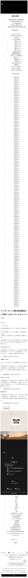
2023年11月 (16, 135)
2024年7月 (16, 121)
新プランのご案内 (15, 68)
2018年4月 (16, 229)
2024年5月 (16, 124)
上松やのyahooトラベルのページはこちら (11, 388)
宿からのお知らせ (15, 62)
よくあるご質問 (16, 39)
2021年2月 (16, 194)
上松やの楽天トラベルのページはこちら (11, 374)
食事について (17, 46)
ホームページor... (6, 406)
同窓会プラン (17, 61)
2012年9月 (16, 304)
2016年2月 (16, 265)
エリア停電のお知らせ (16, 23)
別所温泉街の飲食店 (16, 53)
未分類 (16, 37)
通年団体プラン (17, 59)
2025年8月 (16, 99)
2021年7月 (16, 185)
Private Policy (23, 572)
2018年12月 (16, 227)
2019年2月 (16, 223)
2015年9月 (16, 271)
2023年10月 (16, 137)
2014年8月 (16, 283)
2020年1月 (16, 214)
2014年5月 (16, 287)
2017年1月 (16, 252)
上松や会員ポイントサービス (15, 441)
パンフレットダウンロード (11, 444)
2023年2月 (16, 150)
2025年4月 (16, 106)
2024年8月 (16, 119)
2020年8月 (16, 205)
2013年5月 (16, 294)
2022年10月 (16, 157)
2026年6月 (16, 80)
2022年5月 (16, 166)
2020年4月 (16, 210)
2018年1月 (16, 234)
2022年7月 (16, 163)
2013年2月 (16, 298)
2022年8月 (16, 161)
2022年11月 (16, 155)
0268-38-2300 (11, 471)
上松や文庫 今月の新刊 (16, 35)
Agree (14, 575)
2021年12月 (16, 175)
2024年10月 (16, 117)
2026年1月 (16, 89)
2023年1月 (16, 152)
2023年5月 (16, 144)
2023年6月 (16, 143)
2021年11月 (16, 177)
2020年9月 (16, 203)
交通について (17, 41)
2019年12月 (16, 216)
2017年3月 (16, 249)
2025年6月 (16, 102)
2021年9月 (16, 181)
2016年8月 (16, 260)
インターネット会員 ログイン (11, 443)
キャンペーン (16, 33)
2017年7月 (16, 243)
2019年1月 (16, 225)
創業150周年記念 (20, 446)
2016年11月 (16, 254)
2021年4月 (16, 190)
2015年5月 (16, 276)
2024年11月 (16, 115)
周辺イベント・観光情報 (16, 55)
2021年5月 (16, 188)
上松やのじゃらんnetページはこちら (10, 356)
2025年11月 (16, 93)
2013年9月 (16, 291)
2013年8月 (16, 293)
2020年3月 (16, 212)
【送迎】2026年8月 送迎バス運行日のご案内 (17, 26)
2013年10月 (16, 289)
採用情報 (16, 64)
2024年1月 (16, 132)
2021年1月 (16, 196)
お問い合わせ (13, 446)
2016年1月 (16, 267)
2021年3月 (16, 192)
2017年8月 (16, 241)
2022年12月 (16, 154)
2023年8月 (16, 139)
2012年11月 (16, 300)
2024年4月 (16, 126)
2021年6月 (16, 186)
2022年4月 (16, 168)
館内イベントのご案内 (16, 70)
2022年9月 (16, 159)
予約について (17, 44)
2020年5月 (16, 208)
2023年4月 (16, 146)
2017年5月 (16, 245)
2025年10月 (16, 95)
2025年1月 (16, 111)
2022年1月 (16, 174)
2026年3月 (16, 86)
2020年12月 (16, 197)
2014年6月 (16, 285)
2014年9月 (16, 282)
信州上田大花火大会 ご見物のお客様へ (16, 19)
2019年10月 (16, 218)
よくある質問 (21, 444)
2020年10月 (16, 201)
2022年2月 (16, 172)
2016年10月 (16, 256)
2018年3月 (16, 230)
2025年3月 (16, 108)
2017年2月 (16, 251)
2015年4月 (16, 278)
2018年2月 (16, 232)
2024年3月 (16, 128)
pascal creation (14, 493)
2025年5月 (16, 104)
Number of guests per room (15, 550)
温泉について (17, 48)
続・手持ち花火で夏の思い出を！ (16, 21)
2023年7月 (16, 141)
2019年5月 (16, 221)
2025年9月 (16, 97)
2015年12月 (16, 269)
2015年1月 (16, 280)
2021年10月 (16, 179)
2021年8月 (16, 183)
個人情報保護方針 (21, 443)
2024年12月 (16, 113)
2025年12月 (16, 91)
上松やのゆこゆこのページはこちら (10, 403)
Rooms (24, 550)
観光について (17, 50)
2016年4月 (16, 263)
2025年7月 (16, 100)
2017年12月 (16, 236)
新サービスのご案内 (16, 66)
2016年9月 (16, 258)
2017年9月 (16, 240)
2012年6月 (16, 305)
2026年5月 (16, 82)
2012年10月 (16, 302)
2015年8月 (16, 272)
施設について (17, 42)
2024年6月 (16, 122)
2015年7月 (16, 274)
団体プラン (16, 57)
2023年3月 (16, 148)
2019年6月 (16, 219)
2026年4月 (16, 84)
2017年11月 (16, 238)
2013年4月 (16, 296)
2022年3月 (16, 170)
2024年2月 (16, 130)
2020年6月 (16, 207)
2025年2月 (16, 110)
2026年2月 (16, 88)
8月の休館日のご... (7, 408)
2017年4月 (16, 247)
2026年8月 (16, 77)
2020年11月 (16, 199)
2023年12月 (16, 133)
